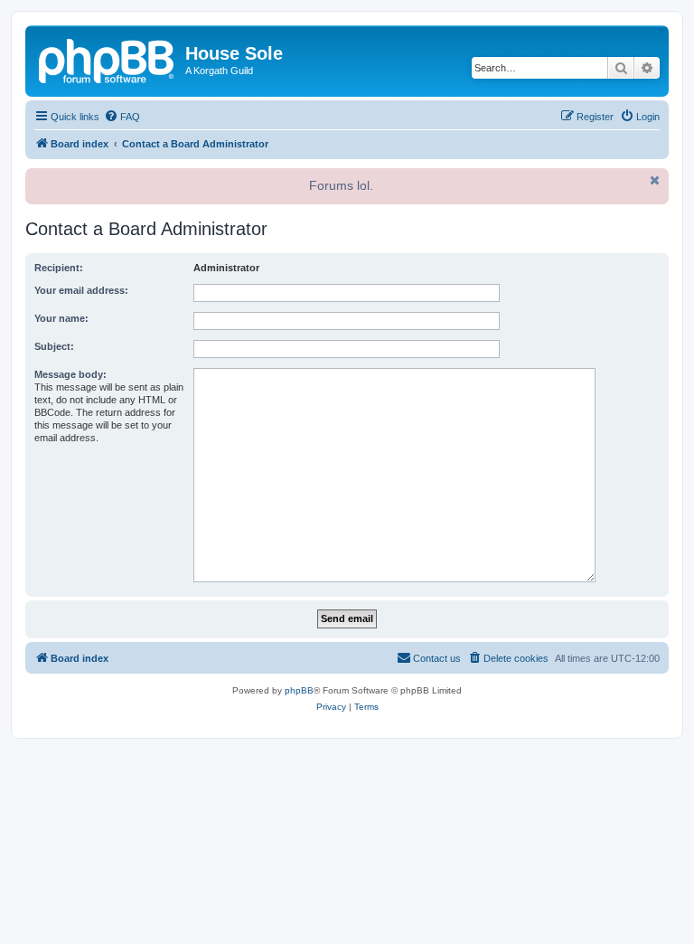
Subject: (54, 346)
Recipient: (58, 267)
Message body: (70, 374)
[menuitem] (122, 116)
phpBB (299, 690)
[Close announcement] (653, 180)
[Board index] (107, 59)
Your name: (61, 318)
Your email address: (81, 290)
